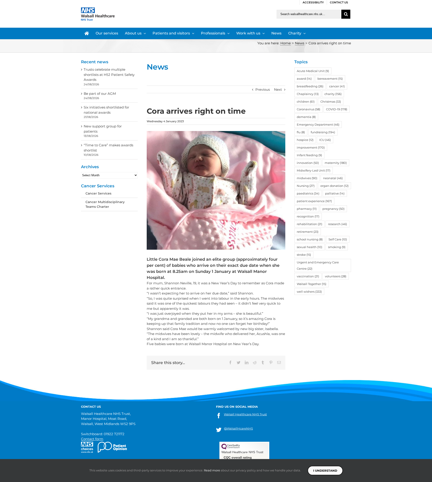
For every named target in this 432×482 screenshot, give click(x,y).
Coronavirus (308, 109)
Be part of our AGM (100, 93)
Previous (262, 89)
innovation (308, 163)
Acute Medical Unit (313, 71)
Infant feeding (309, 155)
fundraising (323, 132)
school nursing (310, 239)
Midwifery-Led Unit (313, 170)
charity (333, 94)
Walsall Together (311, 284)
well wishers (309, 291)
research (337, 224)
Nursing (306, 186)
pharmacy (307, 208)
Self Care (337, 239)
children (306, 101)
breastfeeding (310, 86)
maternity (336, 163)
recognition (308, 216)
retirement (307, 231)
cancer (337, 86)
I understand (325, 470)
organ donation (334, 186)
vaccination (308, 276)
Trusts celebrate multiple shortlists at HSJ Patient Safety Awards (109, 74)
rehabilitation (309, 224)
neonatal (333, 178)
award (304, 78)
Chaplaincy (308, 94)
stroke (304, 254)
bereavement (330, 78)
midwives (307, 178)
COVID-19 (336, 109)
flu (301, 132)
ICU (325, 140)
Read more (212, 470)
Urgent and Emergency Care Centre (318, 265)
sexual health (309, 247)
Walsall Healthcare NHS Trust (245, 414)
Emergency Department (318, 124)
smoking (336, 247)
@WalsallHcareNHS (238, 428)
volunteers (335, 276)
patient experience (314, 201)
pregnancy (333, 208)
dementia (306, 117)
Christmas (330, 101)
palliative (334, 193)
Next (278, 89)
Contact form (92, 439)
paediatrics (308, 193)
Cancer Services (98, 193)
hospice (305, 140)
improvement (311, 147)
